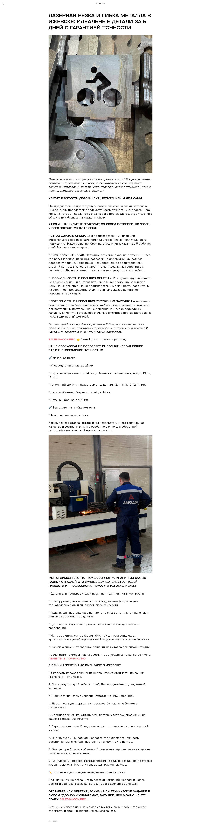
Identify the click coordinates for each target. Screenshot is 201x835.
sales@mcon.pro (62, 339)
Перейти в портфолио (67, 658)
